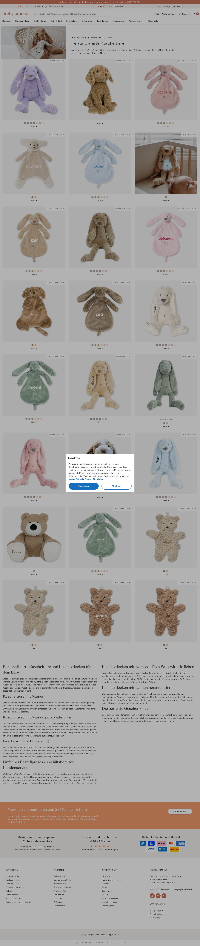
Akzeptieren (83, 486)
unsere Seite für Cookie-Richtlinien (86, 479)
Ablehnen (116, 486)
